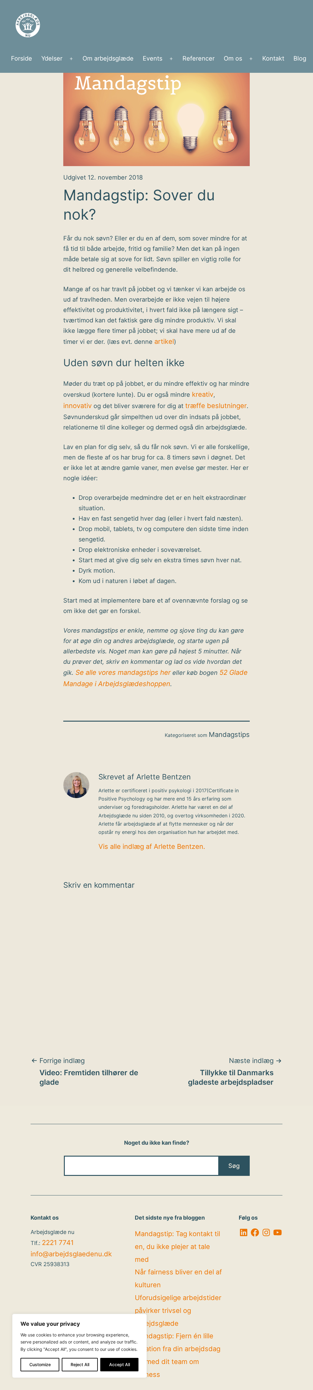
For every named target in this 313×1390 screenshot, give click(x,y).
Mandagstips (229, 734)
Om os (233, 58)
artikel (164, 341)
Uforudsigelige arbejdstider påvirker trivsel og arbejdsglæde (178, 1310)
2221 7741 (58, 1243)
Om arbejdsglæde (108, 58)
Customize (40, 1364)
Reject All (80, 1364)
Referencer (198, 58)
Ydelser (51, 58)
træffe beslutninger (216, 406)
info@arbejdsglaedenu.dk (71, 1254)
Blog (299, 58)
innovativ (77, 406)
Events (152, 58)
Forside (21, 58)
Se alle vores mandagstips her (123, 672)
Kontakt (273, 58)
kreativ (202, 394)
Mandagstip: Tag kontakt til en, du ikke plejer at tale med (177, 1246)
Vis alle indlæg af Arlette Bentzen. (151, 846)
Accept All (119, 1364)
